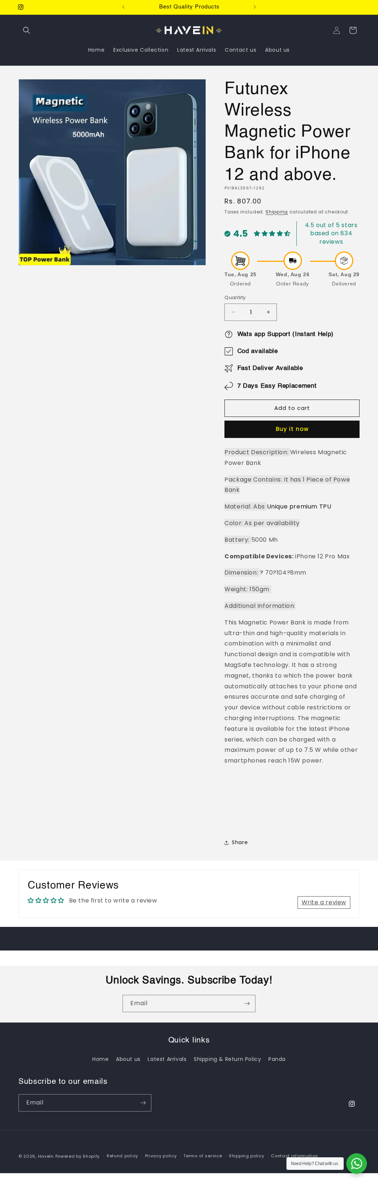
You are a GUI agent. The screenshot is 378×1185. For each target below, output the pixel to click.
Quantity (234, 297)
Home (100, 1059)
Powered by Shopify (77, 1156)
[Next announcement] (255, 7)
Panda (277, 1059)
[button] (26, 30)
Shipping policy (246, 1156)
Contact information (294, 1156)
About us (128, 1059)
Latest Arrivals (167, 1059)
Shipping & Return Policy (227, 1059)
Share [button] (240, 842)
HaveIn (46, 1156)
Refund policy (122, 1156)
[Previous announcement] (123, 7)
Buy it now (292, 429)
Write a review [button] (324, 902)
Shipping (276, 212)
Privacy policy (161, 1156)
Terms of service (202, 1156)
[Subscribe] (247, 1003)
